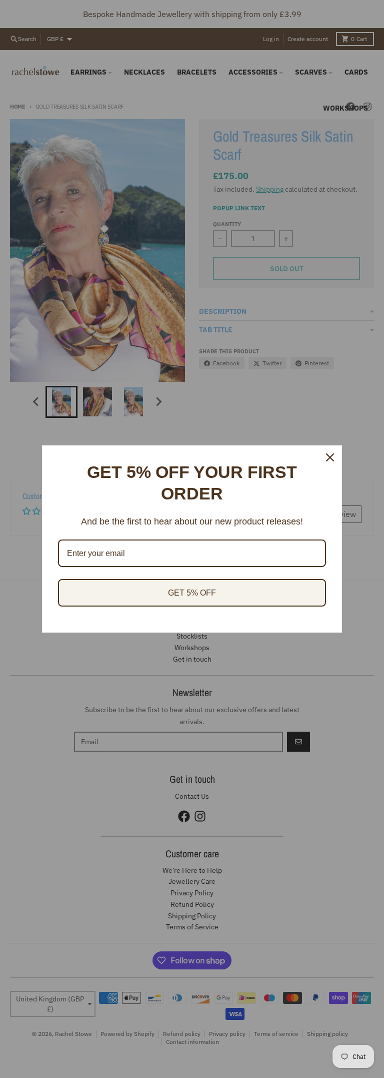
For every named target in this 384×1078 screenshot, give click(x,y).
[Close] (330, 457)
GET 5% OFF (192, 593)
